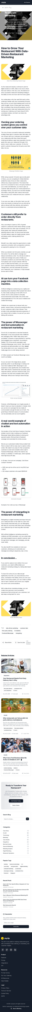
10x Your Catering (6, 975)
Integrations (4, 963)
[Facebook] (2, 949)
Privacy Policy (5, 988)
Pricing (3, 960)
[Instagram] (11, 949)
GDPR (3, 996)
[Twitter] (6, 949)
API (2, 965)
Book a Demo (16, 805)
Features (3, 957)
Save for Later (21, 642)
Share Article (8, 642)
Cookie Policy (5, 993)
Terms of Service (6, 990)
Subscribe (16, 926)
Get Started (27, 2)
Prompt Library (5, 973)
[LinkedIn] (15, 949)
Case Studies (4, 981)
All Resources (5, 978)
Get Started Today (16, 800)
